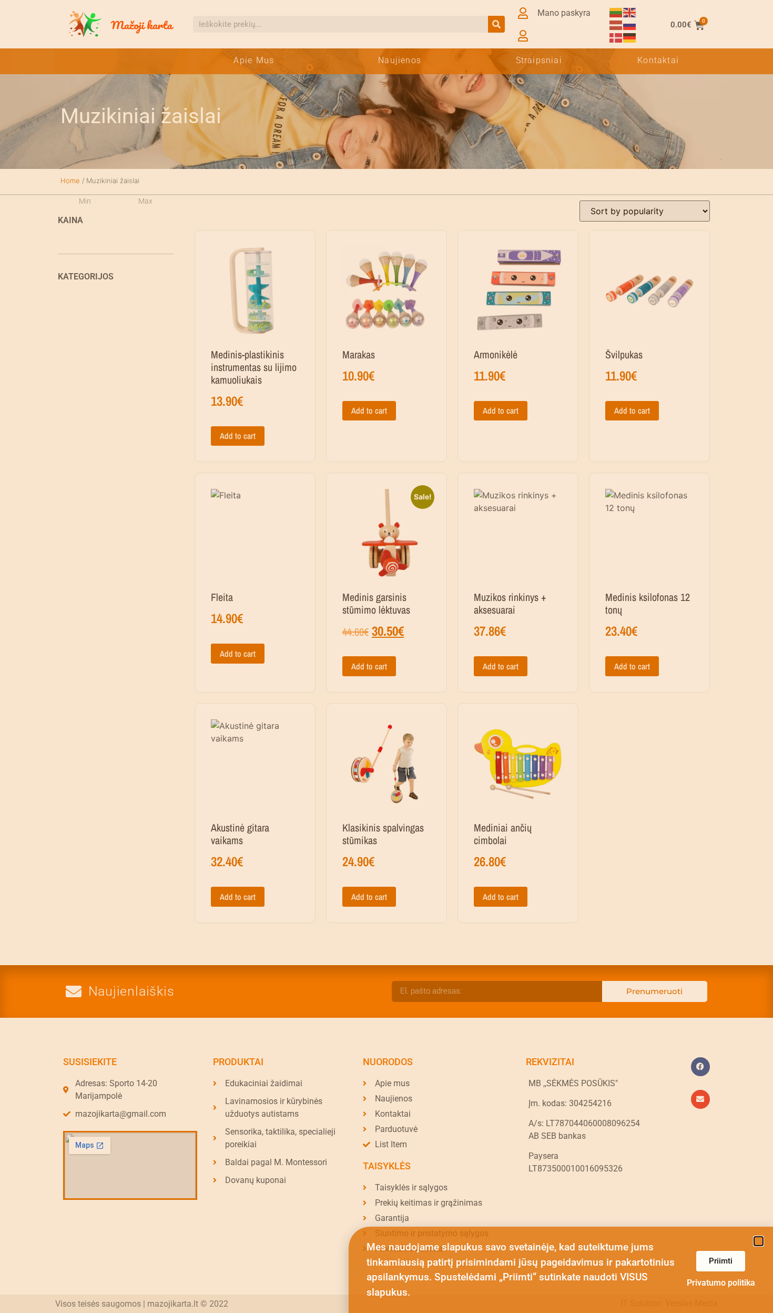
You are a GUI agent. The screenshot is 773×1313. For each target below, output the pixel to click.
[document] (386, 656)
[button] (758, 1241)
